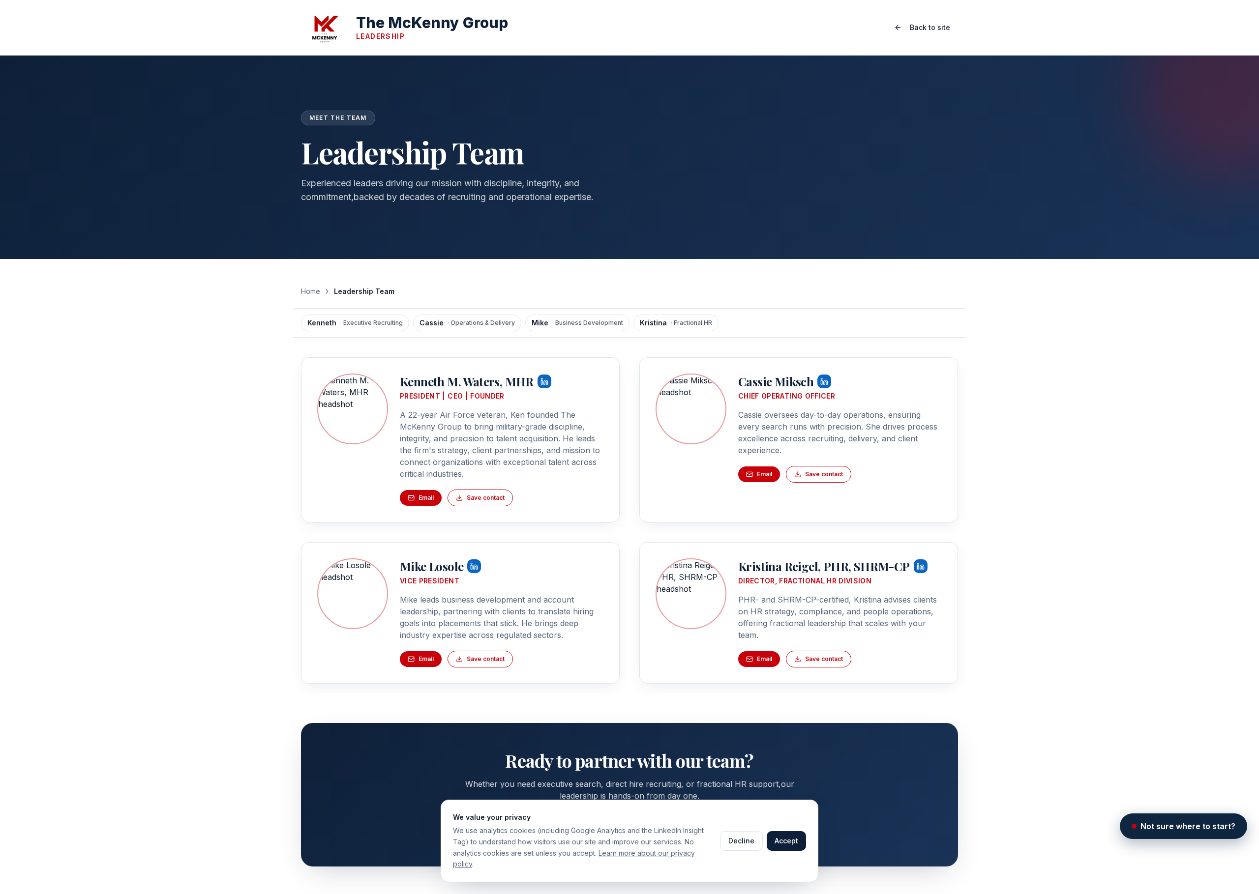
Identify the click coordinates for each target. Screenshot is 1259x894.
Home (310, 291)
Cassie (467, 322)
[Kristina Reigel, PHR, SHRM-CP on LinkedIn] (691, 593)
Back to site (930, 27)
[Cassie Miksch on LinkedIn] (691, 409)
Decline (741, 840)
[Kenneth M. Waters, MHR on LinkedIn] (352, 409)
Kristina (676, 322)
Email (426, 497)
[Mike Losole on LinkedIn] (352, 593)
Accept (786, 840)
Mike (577, 322)
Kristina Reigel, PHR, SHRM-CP (824, 566)
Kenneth (355, 322)
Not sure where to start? (1187, 826)
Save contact (486, 497)
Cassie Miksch (775, 381)
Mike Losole (431, 566)
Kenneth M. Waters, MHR (467, 381)
